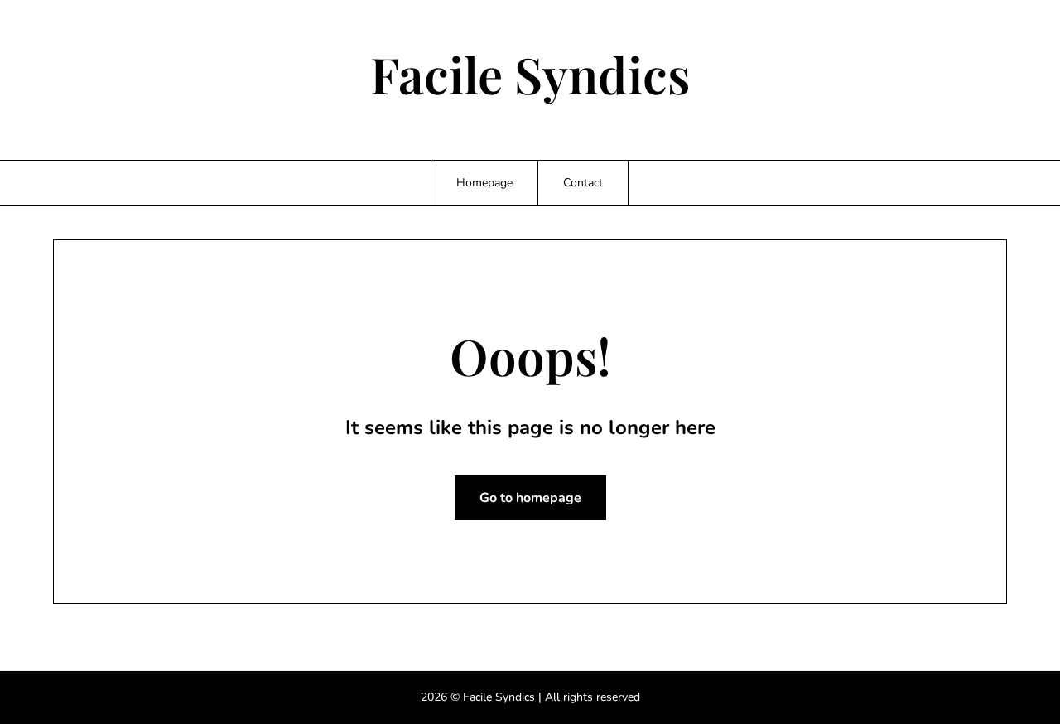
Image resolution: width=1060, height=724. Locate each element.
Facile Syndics (530, 73)
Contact (583, 183)
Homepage (484, 183)
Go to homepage (530, 498)
